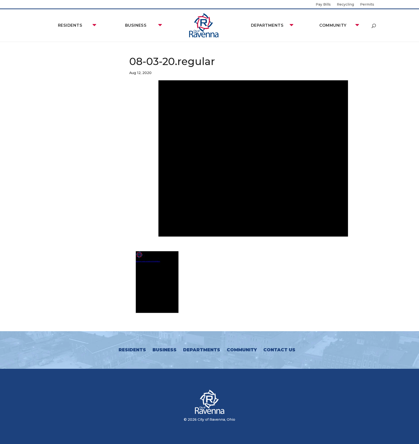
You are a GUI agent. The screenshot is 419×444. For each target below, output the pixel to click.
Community (332, 25)
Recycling (345, 5)
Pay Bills (323, 5)
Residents (70, 25)
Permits (367, 5)
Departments (267, 25)
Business (136, 25)
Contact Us (279, 350)
